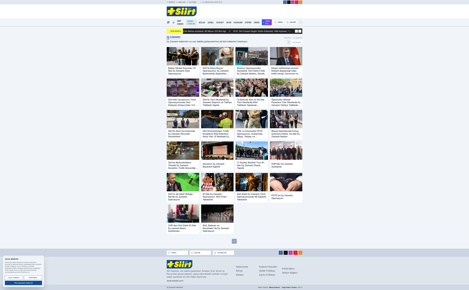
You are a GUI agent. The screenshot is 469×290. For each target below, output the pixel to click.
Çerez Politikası (267, 275)
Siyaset (220, 22)
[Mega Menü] (168, 22)
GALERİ (293, 22)
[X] (289, 2)
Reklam (181, 2)
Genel (211, 22)
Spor (228, 22)
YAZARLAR (221, 253)
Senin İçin (267, 22)
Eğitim (248, 22)
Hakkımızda (242, 266)
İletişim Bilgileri (290, 272)
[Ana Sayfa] (174, 22)
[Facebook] (285, 2)
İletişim (192, 2)
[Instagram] (292, 2)
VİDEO (280, 22)
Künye (172, 2)
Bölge (202, 22)
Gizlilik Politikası (267, 270)
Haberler (287, 38)
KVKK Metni (288, 268)
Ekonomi (238, 22)
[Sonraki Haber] (299, 31)
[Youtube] (296, 2)
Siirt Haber (180, 22)
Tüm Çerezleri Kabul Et (23, 283)
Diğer (256, 22)
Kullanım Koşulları (268, 266)
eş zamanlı (297, 38)
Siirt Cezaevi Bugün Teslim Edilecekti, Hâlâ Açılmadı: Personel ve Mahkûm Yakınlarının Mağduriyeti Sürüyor (237, 31)
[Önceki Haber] (296, 31)
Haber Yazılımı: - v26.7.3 (280, 287)
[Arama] (300, 22)
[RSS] (300, 2)
